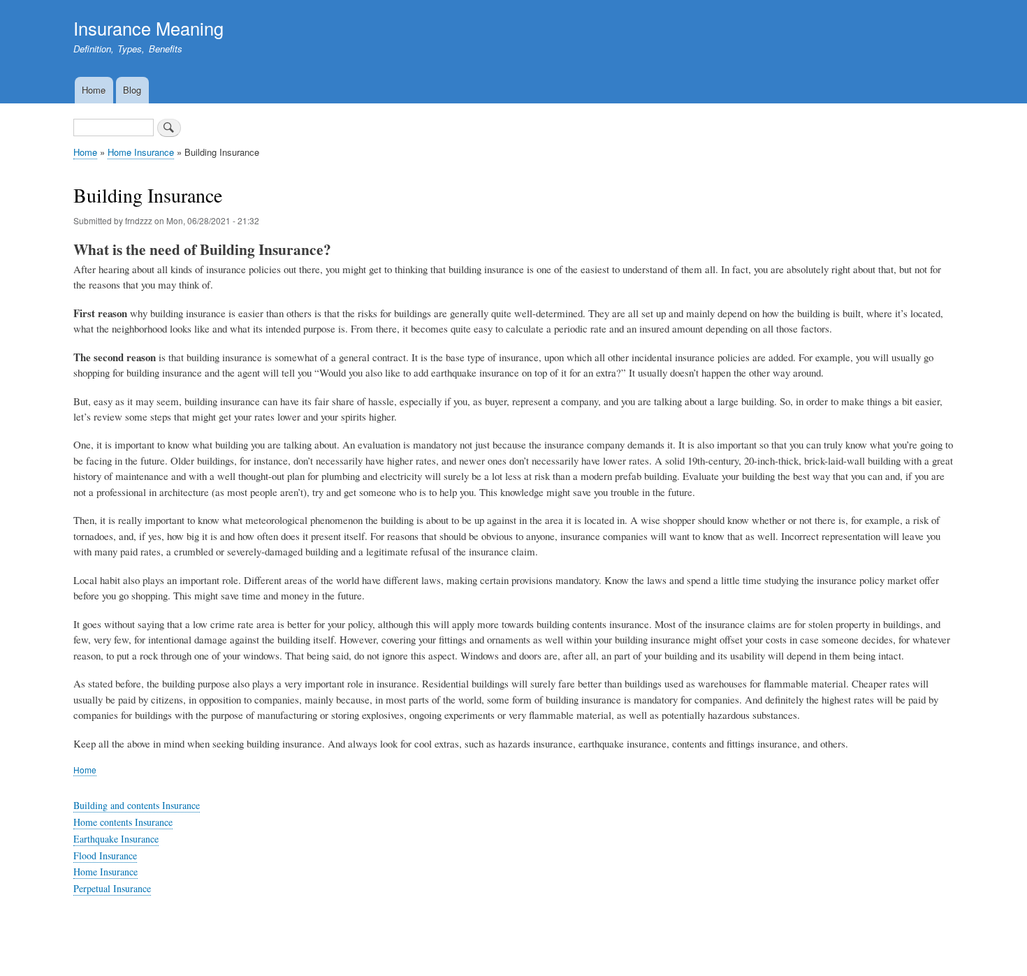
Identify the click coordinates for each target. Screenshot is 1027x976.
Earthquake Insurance (116, 838)
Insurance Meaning (148, 28)
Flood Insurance (105, 855)
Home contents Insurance (123, 822)
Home (93, 89)
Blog (132, 89)
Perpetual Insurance (112, 888)
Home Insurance (141, 152)
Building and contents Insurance (136, 805)
